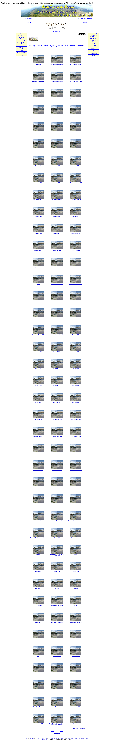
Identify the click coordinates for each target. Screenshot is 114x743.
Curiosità (57, 267)
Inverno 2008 (57, 571)
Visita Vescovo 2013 (38, 723)
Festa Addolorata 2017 (76, 453)
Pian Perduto (28, 25)
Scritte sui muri (21, 49)
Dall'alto (76, 267)
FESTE (27, 738)
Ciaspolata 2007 (56, 216)
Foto (93, 42)
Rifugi (38, 656)
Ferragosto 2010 (75, 351)
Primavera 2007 (75, 639)
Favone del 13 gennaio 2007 (57, 300)
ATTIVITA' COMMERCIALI (78, 737)
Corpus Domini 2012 (57, 250)
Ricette (21, 45)
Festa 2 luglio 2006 (38, 402)
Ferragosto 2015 (38, 385)
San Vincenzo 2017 (76, 689)
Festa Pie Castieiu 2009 (57, 520)
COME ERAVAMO (48, 737)
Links (93, 50)
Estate (38, 284)
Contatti (93, 48)
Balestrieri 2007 (38, 182)
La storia (21, 37)
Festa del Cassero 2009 (57, 470)
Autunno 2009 (38, 165)
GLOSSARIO (69, 738)
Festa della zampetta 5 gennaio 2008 (38, 503)
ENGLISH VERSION (79, 729)
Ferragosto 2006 (75, 334)
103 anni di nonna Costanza (76, 81)
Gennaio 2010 (57, 537)
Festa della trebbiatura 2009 (38, 486)
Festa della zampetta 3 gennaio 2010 (76, 486)
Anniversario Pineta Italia (75, 131)
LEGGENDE (57, 737)
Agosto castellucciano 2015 (57, 131)
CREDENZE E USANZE (63, 737)
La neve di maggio (38, 605)
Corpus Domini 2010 (38, 250)
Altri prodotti (93, 38)
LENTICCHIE (37, 738)
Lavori (75, 605)
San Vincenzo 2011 (76, 672)
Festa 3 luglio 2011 (76, 402)
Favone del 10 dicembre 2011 (57, 284)
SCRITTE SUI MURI (70, 737)
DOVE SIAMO (28, 737)
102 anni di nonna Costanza (57, 81)
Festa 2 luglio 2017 (57, 402)
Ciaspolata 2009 (38, 233)
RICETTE (52, 737)
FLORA (51, 738)
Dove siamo (21, 35)
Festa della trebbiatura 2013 (57, 486)
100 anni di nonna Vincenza (76, 64)
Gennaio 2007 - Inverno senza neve (76, 520)
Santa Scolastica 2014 (38, 706)
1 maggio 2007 (38, 64)
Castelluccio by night (57, 199)
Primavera (57, 639)
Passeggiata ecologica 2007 (57, 622)
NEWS (76, 738)
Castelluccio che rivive (76, 199)
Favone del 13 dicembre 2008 (38, 300)
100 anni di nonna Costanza (57, 64)
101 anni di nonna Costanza (38, 81)
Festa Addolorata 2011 (57, 436)
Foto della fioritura (93, 40)
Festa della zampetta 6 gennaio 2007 (76, 503)
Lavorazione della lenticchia (57, 605)
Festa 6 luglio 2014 (38, 419)
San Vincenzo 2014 (57, 689)
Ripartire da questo (57, 656)
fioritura (58, 46)
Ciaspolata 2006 (38, 216)
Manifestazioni (38, 622)
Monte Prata (85, 25)
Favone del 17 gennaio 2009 (38, 317)
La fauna (93, 45)
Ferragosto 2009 (57, 351)
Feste (21, 50)
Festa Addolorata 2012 (76, 436)
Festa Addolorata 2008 (76, 419)
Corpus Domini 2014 (75, 250)
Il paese (38, 554)
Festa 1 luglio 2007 (76, 385)
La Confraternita (21, 40)
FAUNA (54, 738)
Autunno (57, 148)
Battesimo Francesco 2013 (76, 182)
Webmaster (45, 739)
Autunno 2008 (76, 148)
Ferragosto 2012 (38, 368)
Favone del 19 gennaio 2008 (57, 317)
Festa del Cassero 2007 (38, 470)
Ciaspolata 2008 (75, 216)
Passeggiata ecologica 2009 (76, 622)
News (93, 55)
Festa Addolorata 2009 (38, 436)
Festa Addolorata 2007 (57, 419)
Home (21, 33)
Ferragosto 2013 (57, 368)
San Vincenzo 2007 (76, 656)
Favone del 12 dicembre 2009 (75, 284)
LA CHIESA (35, 737)
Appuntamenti (93, 33)
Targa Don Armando (57, 706)
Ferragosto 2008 (38, 351)
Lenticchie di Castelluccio (93, 36)
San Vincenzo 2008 (38, 672)
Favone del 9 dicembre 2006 (57, 334)
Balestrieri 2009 (57, 182)
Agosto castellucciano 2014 (38, 131)
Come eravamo (21, 42)
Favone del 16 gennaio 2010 (76, 300)
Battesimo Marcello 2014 (38, 199)
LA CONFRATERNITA (41, 737)
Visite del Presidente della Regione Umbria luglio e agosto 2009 (57, 724)
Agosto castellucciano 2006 (76, 98)
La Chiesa (21, 39)
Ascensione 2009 (38, 148)
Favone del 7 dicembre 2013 (76, 317)
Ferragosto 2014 (75, 368)
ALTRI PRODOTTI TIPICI (43, 738)
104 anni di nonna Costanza (38, 98)
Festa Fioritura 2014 (38, 520)
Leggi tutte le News (95, 31)
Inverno (75, 554)
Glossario (93, 52)
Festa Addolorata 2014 (57, 453)
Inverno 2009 (76, 571)
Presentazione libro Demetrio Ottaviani (38, 639)
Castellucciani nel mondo (21, 54)
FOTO (49, 738)
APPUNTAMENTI (31, 738)
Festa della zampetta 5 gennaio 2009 (57, 503)
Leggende (21, 47)
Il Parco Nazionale (93, 53)
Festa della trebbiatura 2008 (76, 470)
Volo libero (75, 723)
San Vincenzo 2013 (38, 689)
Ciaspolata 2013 (56, 233)
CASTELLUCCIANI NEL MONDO (83, 738)
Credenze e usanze (93, 47)
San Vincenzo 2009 (57, 672)
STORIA (31, 737)
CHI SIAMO (58, 738)
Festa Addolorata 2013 (38, 453)
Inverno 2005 (38, 571)
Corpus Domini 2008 (75, 233)
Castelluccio (28, 24)
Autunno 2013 (76, 165)
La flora (93, 43)
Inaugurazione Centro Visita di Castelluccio (57, 555)
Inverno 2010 (38, 588)
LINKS (65, 738)
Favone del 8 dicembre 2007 (38, 334)
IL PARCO (72, 738)
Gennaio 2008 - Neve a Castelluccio (38, 537)
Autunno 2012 (57, 165)
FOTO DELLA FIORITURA (87, 737)
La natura (76, 588)
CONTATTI (62, 738)
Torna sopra (57, 733)
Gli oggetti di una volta (76, 537)
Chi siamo (21, 44)
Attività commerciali (21, 52)
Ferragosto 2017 (57, 385)
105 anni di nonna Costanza (57, 98)
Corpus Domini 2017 (38, 267)
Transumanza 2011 (76, 706)
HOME (24, 737)
